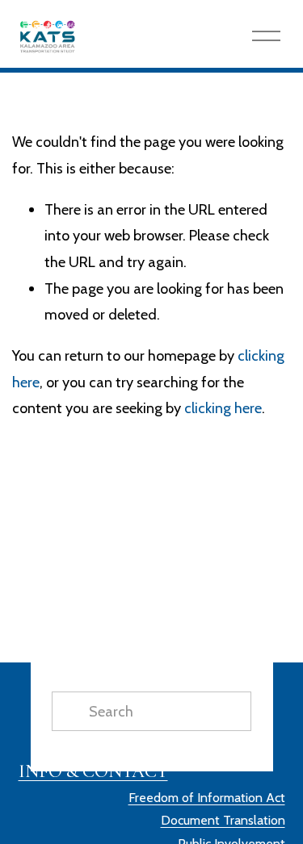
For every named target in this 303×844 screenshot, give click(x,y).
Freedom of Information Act (206, 797)
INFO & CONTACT (93, 771)
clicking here (223, 408)
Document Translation (223, 820)
